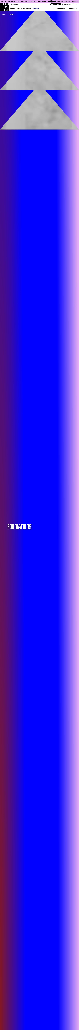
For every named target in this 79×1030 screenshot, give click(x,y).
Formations (11, 14)
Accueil (3, 14)
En (76, 4)
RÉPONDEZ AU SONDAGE (13, 1)
